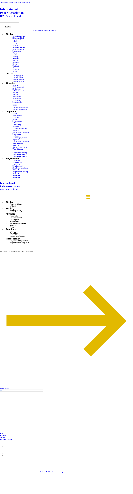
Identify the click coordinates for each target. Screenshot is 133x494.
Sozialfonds (16, 145)
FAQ (6, 452)
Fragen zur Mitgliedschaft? (17, 161)
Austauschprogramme (19, 128)
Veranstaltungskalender (20, 107)
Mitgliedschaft (13, 158)
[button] (45, 197)
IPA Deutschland (12, 12)
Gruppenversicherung (19, 147)
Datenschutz (8, 455)
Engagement (16, 40)
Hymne (14, 64)
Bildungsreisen (17, 115)
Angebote (11, 111)
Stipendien (15, 130)
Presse (14, 104)
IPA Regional (16, 96)
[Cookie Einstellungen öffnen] (15, 493)
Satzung (15, 45)
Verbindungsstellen (18, 79)
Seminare (15, 126)
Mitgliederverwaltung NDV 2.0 (18, 243)
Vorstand (15, 42)
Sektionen (15, 62)
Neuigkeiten (16, 85)
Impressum (8, 454)
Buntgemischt (17, 98)
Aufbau (14, 43)
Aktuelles (10, 83)
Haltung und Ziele (18, 38)
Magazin (15, 93)
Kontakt (8, 27)
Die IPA (9, 34)
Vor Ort (9, 73)
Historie (15, 60)
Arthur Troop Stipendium (20, 132)
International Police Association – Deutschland (15, 2)
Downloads (16, 175)
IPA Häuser (16, 117)
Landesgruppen (17, 75)
